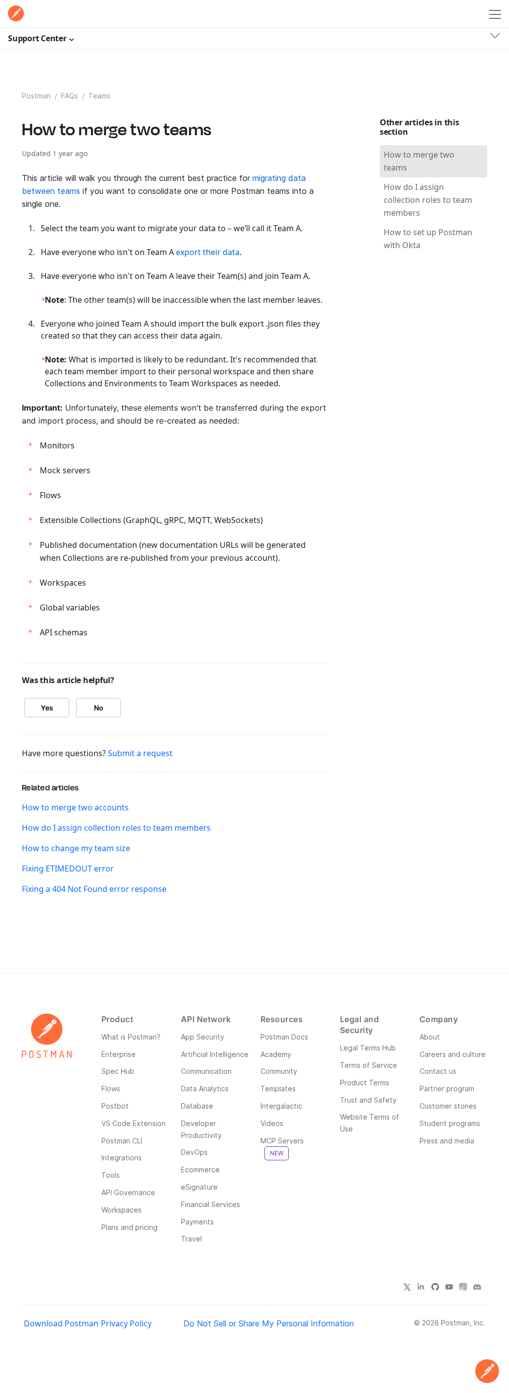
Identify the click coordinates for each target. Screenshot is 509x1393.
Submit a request (140, 753)
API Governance (128, 1192)
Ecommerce (200, 1169)
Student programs (450, 1123)
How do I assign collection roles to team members (116, 827)
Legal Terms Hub (368, 1048)
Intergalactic (281, 1106)
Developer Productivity (201, 1129)
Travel (191, 1238)
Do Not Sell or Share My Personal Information (268, 1323)
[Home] (16, 13)
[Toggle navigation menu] (495, 12)
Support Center (37, 38)
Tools (110, 1175)
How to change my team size (76, 848)
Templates (278, 1088)
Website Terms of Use (369, 1123)
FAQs (69, 95)
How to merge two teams (419, 161)
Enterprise (118, 1054)
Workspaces (121, 1210)
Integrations (121, 1157)
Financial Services (210, 1204)
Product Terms (364, 1082)
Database (197, 1106)
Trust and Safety (368, 1100)
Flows (110, 1088)
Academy (275, 1054)
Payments (197, 1222)
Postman (36, 95)
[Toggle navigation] (495, 37)
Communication (206, 1071)
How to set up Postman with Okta (428, 239)
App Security (202, 1037)
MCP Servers (282, 1146)
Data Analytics (205, 1088)
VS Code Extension (133, 1123)
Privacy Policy (126, 1323)
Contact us (438, 1071)
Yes (47, 707)
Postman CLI (121, 1140)
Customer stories (448, 1106)
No (98, 707)
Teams (99, 95)
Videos (271, 1123)
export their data (208, 252)
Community (278, 1071)
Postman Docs (284, 1037)
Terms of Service (368, 1065)
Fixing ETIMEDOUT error (68, 868)
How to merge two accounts (75, 807)
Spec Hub (117, 1071)
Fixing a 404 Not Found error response (94, 888)
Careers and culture (453, 1054)
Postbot (115, 1106)
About (430, 1037)
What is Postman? (131, 1037)
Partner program (447, 1088)
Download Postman (61, 1323)
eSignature (199, 1187)
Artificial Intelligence (215, 1054)
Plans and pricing (129, 1227)
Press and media (447, 1140)
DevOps (194, 1152)
